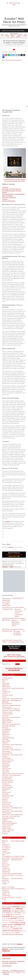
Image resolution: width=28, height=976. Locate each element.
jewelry (13, 914)
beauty (19, 908)
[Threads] (24, 55)
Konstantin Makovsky (7, 782)
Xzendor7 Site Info (6, 828)
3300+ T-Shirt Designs (14, 655)
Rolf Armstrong (6, 804)
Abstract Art (5, 679)
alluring (16, 906)
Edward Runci (5, 732)
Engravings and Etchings (8, 737)
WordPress (6, 974)
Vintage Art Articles (7, 821)
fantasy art (12, 912)
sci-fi (23, 920)
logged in (11, 547)
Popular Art (5, 799)
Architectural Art (6, 691)
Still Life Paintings (6, 813)
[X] (21, 55)
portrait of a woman (6, 920)
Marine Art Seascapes (7, 787)
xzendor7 (10, 925)
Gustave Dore (5, 763)
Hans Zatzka (5, 766)
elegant (3, 912)
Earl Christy (5, 727)
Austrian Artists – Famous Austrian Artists (12, 698)
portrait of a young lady (14, 920)
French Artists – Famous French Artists (11, 749)
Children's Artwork (6, 707)
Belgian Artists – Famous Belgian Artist (11, 700)
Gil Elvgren (4, 756)
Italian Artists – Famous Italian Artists (11, 775)
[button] (13, 30)
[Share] (3, 57)
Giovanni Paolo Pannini (8, 760)
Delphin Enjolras (6, 719)
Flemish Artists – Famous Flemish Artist (12, 744)
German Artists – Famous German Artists (12, 755)
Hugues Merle (5, 772)
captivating (6, 911)
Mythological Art (6, 789)
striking (9, 922)
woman (4, 925)
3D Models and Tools (7, 678)
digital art (17, 911)
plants (9, 918)
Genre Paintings (6, 751)
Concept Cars (5, 715)
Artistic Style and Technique (9, 197)
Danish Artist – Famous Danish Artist (11, 717)
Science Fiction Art (6, 809)
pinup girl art (4, 918)
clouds (12, 911)
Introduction (5, 187)
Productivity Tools (6, 802)
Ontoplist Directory (7, 965)
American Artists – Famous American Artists (13, 688)
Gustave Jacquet (6, 765)
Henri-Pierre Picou (6, 768)
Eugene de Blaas (6, 741)
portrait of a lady (20, 918)
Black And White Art (7, 703)
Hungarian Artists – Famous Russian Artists (12, 773)
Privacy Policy (12, 961)
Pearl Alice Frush (6, 792)
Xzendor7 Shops (6, 826)
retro (20, 920)
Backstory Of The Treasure (8, 201)
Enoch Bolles (5, 739)
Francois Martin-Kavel (7, 748)
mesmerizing (15, 916)
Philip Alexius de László (8, 795)
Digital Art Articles (6, 722)
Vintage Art (5, 819)
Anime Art (4, 690)
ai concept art (9, 907)
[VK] (19, 55)
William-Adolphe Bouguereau (9, 823)
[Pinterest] (6, 55)
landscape (18, 914)
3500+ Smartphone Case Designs (14, 656)
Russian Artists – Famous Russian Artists (12, 807)
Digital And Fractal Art (7, 720)
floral (16, 912)
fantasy (8, 912)
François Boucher (6, 746)
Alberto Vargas (5, 683)
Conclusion (5, 199)
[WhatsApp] (8, 55)
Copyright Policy (21, 961)
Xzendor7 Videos (6, 831)
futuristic (4, 914)
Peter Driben (5, 794)
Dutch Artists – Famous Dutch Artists (11, 724)
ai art (3, 907)
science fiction (5, 922)
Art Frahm (4, 693)
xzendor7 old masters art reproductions (12, 930)
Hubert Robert (5, 770)
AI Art (3, 681)
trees (19, 922)
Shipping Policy (13, 963)
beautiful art (13, 909)
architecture (22, 907)
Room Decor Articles (7, 806)
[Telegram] (13, 55)
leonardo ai (7, 916)
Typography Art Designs (8, 818)
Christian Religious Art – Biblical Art (11, 708)
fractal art (23, 912)
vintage (23, 922)
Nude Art (4, 790)
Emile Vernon (5, 736)
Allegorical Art (5, 685)
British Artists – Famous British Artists (11, 705)
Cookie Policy (5, 963)
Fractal (7, 521)
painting (21, 916)
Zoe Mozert (5, 833)
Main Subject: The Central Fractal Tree (11, 189)
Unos (18, 972)
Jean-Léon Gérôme (6, 778)
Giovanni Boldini (6, 758)
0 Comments (20, 44)
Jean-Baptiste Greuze (7, 777)
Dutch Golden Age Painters (8, 726)
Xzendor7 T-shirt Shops (8, 830)
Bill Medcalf (5, 702)
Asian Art (4, 697)
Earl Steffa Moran (6, 729)
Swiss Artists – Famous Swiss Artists (11, 816)
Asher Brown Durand (7, 695)
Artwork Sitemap (6, 958)
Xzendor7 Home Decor (7, 824)
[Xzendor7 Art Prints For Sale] (14, 581)
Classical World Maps (7, 714)
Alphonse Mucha (6, 686)
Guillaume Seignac (6, 761)
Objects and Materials (7, 196)
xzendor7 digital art (10, 927)
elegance (22, 911)
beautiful (6, 908)
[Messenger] (11, 55)
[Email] (16, 55)
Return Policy (5, 961)
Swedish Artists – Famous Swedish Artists (12, 814)
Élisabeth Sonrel (6, 734)
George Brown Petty (7, 753)
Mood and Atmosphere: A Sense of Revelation (13, 194)
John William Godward (7, 780)
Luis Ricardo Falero (7, 785)
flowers (19, 912)
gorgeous (9, 914)
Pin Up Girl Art (5, 797)
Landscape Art (5, 784)
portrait (14, 918)
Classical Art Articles (7, 712)
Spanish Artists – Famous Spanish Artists (12, 811)
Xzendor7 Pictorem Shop (14, 554)
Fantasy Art (5, 743)
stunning (14, 922)
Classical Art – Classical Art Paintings (11, 710)
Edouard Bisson (6, 731)
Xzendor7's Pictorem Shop (14, 650)
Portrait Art (5, 801)
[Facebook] (3, 55)
